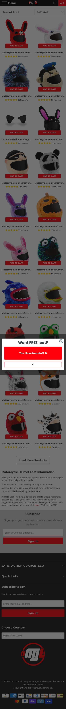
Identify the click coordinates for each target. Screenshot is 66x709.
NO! (32, 364)
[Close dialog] (61, 341)
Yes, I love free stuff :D (33, 353)
